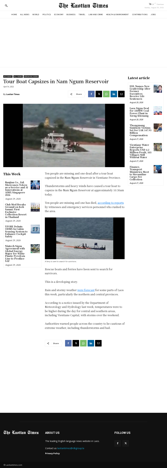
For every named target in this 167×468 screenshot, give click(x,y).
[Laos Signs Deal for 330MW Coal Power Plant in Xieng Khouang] (158, 110)
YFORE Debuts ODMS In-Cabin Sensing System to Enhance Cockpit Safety (16, 231)
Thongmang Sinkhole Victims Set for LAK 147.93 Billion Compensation (140, 130)
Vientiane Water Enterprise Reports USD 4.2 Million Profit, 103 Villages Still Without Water (140, 151)
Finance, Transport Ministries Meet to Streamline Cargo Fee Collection (139, 173)
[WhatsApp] (106, 94)
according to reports (111, 203)
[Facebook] (91, 94)
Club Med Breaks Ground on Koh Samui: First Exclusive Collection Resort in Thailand (15, 211)
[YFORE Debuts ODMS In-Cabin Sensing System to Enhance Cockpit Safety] (35, 229)
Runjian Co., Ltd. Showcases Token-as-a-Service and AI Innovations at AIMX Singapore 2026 (16, 188)
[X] (99, 94)
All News (18, 76)
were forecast (86, 290)
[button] (6, 5)
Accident (8, 76)
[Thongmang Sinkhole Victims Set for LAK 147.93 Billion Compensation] (158, 127)
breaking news (31, 76)
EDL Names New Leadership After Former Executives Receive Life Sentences (140, 92)
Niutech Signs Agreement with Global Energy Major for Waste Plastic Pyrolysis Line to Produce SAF (15, 253)
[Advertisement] (83, 42)
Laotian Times (13, 94)
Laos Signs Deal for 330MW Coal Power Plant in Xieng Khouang (139, 112)
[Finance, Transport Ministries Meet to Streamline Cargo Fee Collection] (158, 169)
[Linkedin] (114, 94)
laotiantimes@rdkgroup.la (70, 448)
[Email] (121, 94)
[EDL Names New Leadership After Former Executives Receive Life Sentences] (158, 88)
